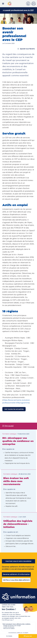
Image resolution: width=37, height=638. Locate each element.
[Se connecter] (34, 4)
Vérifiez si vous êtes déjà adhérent (16, 580)
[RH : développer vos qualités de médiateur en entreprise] (18, 449)
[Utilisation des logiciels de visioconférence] (19, 532)
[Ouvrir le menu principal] (3, 4)
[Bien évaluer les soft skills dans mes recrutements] (18, 491)
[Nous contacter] (29, 3)
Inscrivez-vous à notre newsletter (18, 561)
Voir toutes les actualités (14, 409)
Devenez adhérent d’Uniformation (16, 574)
